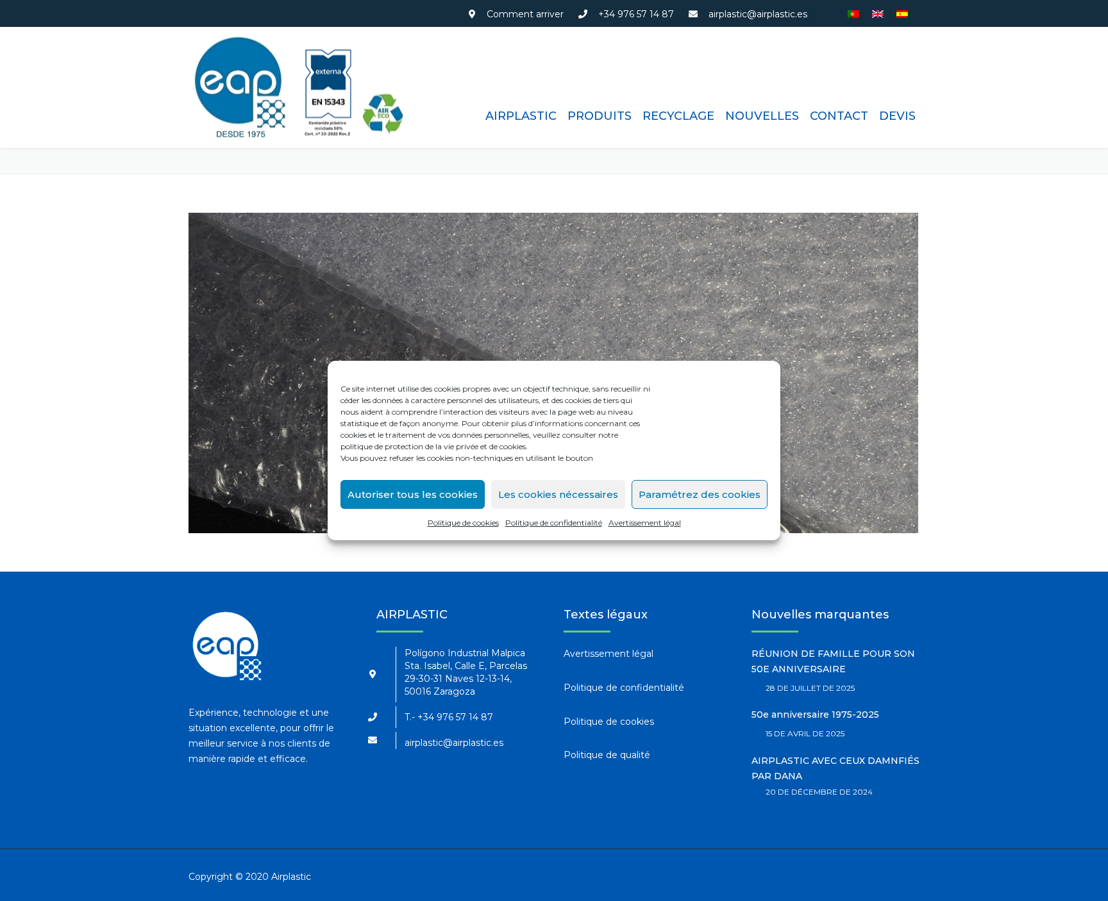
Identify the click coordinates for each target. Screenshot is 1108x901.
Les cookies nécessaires (558, 494)
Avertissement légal (645, 522)
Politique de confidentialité (553, 522)
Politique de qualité (607, 755)
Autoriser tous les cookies (413, 494)
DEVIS (897, 116)
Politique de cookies (463, 522)
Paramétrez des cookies (699, 494)
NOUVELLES (762, 116)
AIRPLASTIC (521, 116)
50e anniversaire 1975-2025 (815, 714)
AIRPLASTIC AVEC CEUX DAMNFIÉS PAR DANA (835, 768)
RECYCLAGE (678, 116)
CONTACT (839, 116)
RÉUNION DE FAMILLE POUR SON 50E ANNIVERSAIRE (833, 661)
